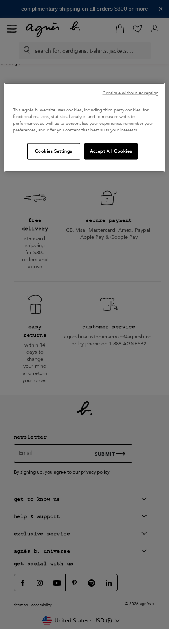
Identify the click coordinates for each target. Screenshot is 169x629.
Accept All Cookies (111, 151)
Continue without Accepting (131, 93)
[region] (84, 127)
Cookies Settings (53, 151)
